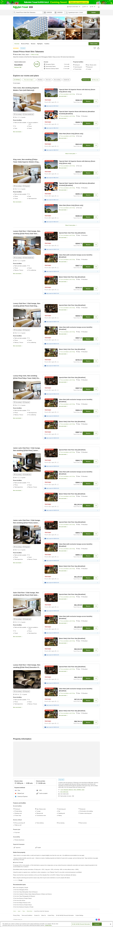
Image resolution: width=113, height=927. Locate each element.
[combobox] (28, 12)
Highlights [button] (40, 43)
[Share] (98, 48)
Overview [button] (16, 43)
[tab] (86, 79)
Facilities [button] (47, 43)
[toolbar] (54, 12)
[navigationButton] (64, 833)
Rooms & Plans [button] (25, 43)
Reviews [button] (33, 43)
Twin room (48, 79)
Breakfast (40, 79)
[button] (20, 7)
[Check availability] (96, 101)
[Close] (110, 924)
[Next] (93, 855)
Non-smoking (57, 79)
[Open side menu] (98, 7)
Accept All (96, 924)
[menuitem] (74, 7)
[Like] (95, 48)
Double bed (66, 79)
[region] (56, 924)
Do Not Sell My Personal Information (81, 924)
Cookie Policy (48, 925)
